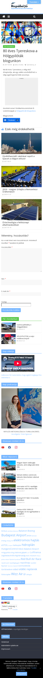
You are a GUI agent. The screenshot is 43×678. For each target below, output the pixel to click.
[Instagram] (16, 447)
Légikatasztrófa (8, 555)
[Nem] (40, 668)
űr (35, 65)
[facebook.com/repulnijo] (9, 588)
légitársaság (20, 555)
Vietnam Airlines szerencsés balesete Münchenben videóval (28, 476)
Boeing (31, 530)
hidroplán (28, 545)
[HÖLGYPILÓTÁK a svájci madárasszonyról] (8, 335)
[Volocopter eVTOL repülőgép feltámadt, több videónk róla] (8, 485)
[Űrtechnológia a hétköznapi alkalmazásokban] (21, 200)
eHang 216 (10, 541)
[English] (2, 603)
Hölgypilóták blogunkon (26, 111)
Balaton (23, 530)
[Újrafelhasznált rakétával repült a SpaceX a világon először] (21, 134)
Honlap (4, 302)
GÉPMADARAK (6, 629)
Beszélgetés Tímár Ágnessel (21, 434)
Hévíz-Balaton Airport (28, 549)
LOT (28, 552)
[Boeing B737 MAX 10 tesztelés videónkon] (8, 497)
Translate (15, 609)
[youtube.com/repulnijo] (3, 588)
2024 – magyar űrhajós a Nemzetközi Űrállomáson (19, 190)
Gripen (10, 545)
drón (29, 535)
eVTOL (4, 545)
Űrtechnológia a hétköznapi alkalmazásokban (15, 223)
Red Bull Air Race (31, 559)
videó (15, 569)
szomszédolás (24, 565)
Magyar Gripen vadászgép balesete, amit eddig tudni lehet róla (28, 465)
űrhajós (29, 574)
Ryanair (4, 566)
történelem (6, 569)
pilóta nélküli (5, 559)
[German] (5, 603)
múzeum (33, 556)
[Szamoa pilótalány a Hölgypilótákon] (8, 324)
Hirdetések (5, 642)
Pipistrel (12, 559)
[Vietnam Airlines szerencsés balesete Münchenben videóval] (8, 474)
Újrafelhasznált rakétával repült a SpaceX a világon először (18, 157)
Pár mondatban (9, 46)
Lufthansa (35, 552)
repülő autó (5, 563)
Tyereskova (30, 65)
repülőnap (25, 562)
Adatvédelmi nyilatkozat (9, 645)
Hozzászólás (6, 247)
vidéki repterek (28, 569)
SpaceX (15, 566)
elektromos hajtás (26, 540)
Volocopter (6, 574)
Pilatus (38, 556)
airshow (10, 531)
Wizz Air (17, 574)
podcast (17, 559)
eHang (3, 541)
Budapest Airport (13, 535)
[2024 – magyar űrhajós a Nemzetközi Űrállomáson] (21, 167)
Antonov (15, 531)
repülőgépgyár (14, 563)
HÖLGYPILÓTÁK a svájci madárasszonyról (25, 337)
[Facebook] (9, 447)
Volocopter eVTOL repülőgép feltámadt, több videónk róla (27, 487)
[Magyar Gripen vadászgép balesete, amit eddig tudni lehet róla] (8, 462)
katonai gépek (21, 552)
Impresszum (5, 649)
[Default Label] (16, 588)
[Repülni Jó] (21, 2)
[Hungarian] (8, 603)
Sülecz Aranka (19, 65)
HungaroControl (9, 548)
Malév (28, 556)
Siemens (10, 566)
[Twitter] (3, 447)
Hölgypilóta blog (7, 552)
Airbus (4, 531)
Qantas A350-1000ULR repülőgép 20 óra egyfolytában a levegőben (28, 511)
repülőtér (33, 563)
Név (3, 279)
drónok (34, 536)
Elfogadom (21, 674)
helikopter (17, 545)
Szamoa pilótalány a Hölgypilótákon (24, 326)
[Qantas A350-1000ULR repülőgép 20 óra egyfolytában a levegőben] (8, 508)
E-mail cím (5, 291)
